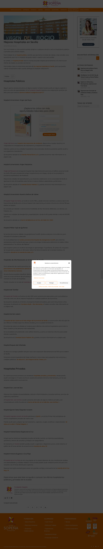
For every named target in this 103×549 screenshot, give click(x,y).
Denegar (51, 282)
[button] (69, 263)
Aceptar (39, 282)
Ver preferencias (64, 282)
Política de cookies (43, 286)
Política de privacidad (53, 286)
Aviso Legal (61, 286)
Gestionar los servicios (39, 278)
